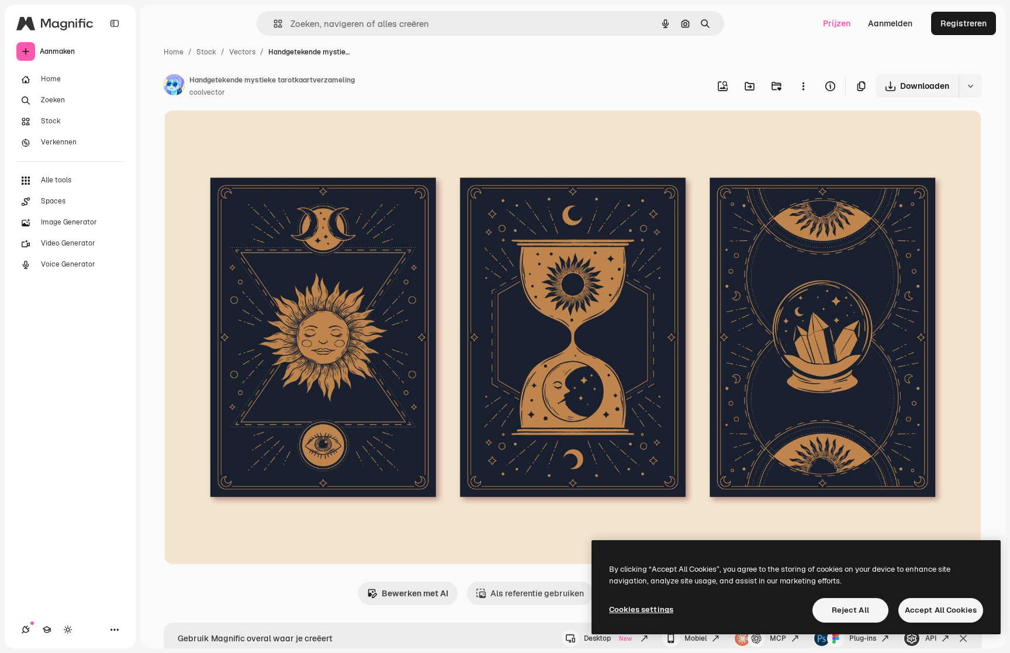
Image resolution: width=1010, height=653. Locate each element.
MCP (778, 638)
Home (174, 52)
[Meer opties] (803, 86)
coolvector (207, 92)
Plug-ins (862, 638)
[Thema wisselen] (67, 629)
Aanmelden (890, 23)
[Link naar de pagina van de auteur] (174, 86)
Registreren (963, 23)
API (930, 638)
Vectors (242, 52)
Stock (206, 52)
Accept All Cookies (941, 610)
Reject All (850, 610)
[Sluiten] (963, 638)
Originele (240, 133)
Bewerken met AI (415, 593)
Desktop (608, 638)
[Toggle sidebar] (114, 23)
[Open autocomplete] (273, 23)
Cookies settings (641, 609)
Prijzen (836, 23)
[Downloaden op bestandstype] (970, 86)
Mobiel (695, 638)
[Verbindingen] (25, 629)
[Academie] (46, 629)
